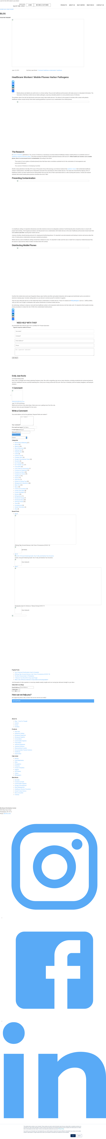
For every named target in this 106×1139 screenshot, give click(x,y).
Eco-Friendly (18, 463)
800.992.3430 (7, 813)
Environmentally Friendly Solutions (23, 750)
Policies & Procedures (20, 488)
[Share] (53, 91)
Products (64, 5)
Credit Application (19, 760)
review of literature (17, 154)
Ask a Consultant (19, 793)
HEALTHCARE (10, 9)
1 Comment (40, 70)
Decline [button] (79, 1135)
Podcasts (17, 766)
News (16, 487)
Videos (16, 773)
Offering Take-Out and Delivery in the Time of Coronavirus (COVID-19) (32, 674)
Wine (16, 509)
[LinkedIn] (53, 86)
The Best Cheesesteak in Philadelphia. (24, 676)
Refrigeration (18, 496)
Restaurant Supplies (20, 737)
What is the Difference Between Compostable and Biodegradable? (31, 679)
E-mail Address (16, 429)
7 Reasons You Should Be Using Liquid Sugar (26, 678)
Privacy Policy (61, 1128)
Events (16, 725)
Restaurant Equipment (20, 735)
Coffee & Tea (18, 455)
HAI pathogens (75, 300)
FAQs (16, 762)
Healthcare (46, 70)
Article (16, 444)
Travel (16, 503)
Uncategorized (18, 505)
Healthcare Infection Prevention (23, 789)
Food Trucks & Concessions (22, 468)
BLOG (5, 9)
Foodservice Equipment (21, 470)
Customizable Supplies (21, 740)
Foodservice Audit (19, 781)
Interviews (17, 479)
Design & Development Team (22, 459)
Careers (17, 723)
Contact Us (100, 5)
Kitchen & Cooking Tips (20, 481)
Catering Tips (18, 450)
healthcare (59, 70)
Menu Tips (17, 485)
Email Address (16, 687)
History (16, 477)
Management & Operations (21, 483)
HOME (1, 9)
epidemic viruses (71, 169)
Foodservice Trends (20, 474)
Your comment (16, 425)
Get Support (16, 701)
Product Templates (19, 767)
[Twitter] (53, 82)
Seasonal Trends (19, 501)
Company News (19, 457)
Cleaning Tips (18, 452)
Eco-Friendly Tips (19, 464)
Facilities (17, 726)
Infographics (18, 764)
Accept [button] (73, 1135)
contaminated (52, 70)
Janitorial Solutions (19, 746)
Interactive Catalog (19, 733)
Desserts (17, 461)
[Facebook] (53, 84)
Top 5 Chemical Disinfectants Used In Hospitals (27, 672)
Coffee (16, 453)
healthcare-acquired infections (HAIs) (21, 156)
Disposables (18, 742)
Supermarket (18, 753)
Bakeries (17, 446)
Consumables (18, 739)
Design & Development (20, 785)
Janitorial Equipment (20, 744)
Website (14, 432)
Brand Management (20, 787)
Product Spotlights (19, 492)
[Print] (53, 89)
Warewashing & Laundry (21, 748)
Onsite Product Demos (20, 791)
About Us (72, 5)
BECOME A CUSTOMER (42, 5)
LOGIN (30, 5)
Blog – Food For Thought (21, 721)
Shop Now (17, 731)
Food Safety (18, 466)
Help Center (81, 5)
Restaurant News (19, 499)
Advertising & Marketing (21, 442)
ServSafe (17, 780)
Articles (17, 758)
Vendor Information (19, 507)
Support (17, 769)
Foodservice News (19, 472)
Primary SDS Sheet (19, 490)
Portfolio (17, 794)
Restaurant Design (19, 498)
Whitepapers (18, 775)
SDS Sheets (18, 771)
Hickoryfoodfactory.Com (18, 401)
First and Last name (17, 427)
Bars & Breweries (19, 448)
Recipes (17, 494)
